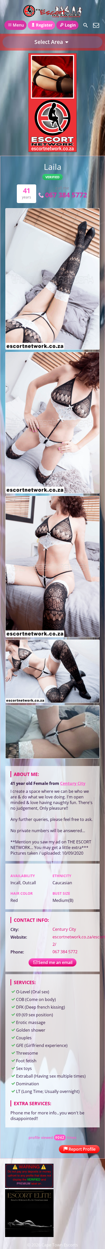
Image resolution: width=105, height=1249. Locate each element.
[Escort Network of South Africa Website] (52, 150)
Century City (72, 783)
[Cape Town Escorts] (52, 11)
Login (70, 25)
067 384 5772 (66, 194)
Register (44, 25)
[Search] (85, 25)
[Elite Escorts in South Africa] (29, 1235)
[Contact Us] (96, 25)
